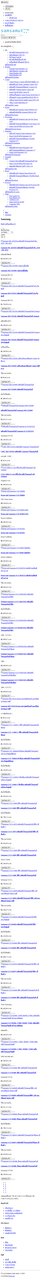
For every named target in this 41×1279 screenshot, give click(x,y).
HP (6, 50)
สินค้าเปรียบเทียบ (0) (8, 224)
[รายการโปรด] (12, 263)
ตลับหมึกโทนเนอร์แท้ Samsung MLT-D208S (17, 410)
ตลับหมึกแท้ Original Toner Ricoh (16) (22, 173)
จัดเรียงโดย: (5, 230)
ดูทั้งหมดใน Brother (12, 77)
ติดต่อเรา (8, 1228)
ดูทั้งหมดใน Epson (11, 115)
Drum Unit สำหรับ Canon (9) (19, 92)
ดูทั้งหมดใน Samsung (12, 143)
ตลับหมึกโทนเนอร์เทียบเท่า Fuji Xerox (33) (24, 124)
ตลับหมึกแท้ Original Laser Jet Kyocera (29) (24, 185)
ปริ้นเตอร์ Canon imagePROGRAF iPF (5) (23, 97)
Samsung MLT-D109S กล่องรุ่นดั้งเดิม (14, 271)
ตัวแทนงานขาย (10, 1247)
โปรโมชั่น (8, 1250)
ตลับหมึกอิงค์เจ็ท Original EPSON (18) (22, 112)
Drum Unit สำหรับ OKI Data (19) (20, 163)
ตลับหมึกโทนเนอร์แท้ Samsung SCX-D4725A (17, 431)
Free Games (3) (14, 196)
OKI (6, 159)
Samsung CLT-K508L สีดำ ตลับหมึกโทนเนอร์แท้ (18, 1073)
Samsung (8, 131)
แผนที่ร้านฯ (9, 1218)
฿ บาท (8, 9)
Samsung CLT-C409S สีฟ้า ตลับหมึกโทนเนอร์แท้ (18, 855)
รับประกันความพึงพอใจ (13, 1213)
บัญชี (7, 1259)
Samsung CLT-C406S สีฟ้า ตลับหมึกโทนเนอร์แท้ (18, 808)
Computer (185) (14, 204)
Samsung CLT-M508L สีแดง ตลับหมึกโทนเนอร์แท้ (19, 1166)
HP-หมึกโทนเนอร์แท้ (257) (18, 52)
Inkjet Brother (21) (15, 75)
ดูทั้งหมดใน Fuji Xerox (13, 129)
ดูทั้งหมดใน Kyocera (12, 192)
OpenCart (11, 1276)
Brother (7, 67)
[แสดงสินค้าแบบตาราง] (4, 228)
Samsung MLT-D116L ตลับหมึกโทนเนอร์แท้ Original (20, 316)
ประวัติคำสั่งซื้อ (10, 1262)
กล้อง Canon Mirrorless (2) (18, 102)
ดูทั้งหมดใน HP (10, 65)
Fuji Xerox (8, 117)
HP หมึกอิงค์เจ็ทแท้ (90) (17, 59)
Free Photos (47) (14, 198)
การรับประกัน (10, 1216)
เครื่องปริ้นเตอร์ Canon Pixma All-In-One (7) (24, 95)
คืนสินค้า (8, 1230)
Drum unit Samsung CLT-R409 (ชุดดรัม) (15, 553)
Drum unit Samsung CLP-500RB (13, 495)
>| (5, 1192)
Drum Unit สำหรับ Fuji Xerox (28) (21, 126)
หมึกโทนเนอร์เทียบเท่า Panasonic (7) (22, 150)
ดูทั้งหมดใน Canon (11, 105)
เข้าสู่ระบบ (13, 18)
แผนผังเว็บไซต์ (10, 1233)
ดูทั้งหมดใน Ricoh (11, 180)
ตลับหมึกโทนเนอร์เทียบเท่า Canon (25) (23, 87)
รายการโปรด (10, 1265)
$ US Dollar (9, 6)
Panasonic (8, 145)
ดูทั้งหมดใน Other (11, 206)
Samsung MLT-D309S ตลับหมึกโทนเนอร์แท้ (17, 389)
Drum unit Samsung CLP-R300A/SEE (14, 514)
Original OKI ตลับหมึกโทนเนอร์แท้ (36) (23, 161)
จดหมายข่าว (9, 1267)
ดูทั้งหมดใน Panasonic (13, 155)
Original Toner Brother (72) (18, 69)
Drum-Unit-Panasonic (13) (18, 152)
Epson (7, 107)
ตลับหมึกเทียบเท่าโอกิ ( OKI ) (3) (21, 166)
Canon (7, 79)
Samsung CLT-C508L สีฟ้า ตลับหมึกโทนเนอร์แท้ (18, 875)
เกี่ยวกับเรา (9, 1208)
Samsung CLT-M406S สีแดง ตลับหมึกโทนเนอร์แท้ (19, 1119)
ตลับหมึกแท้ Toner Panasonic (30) (21, 147)
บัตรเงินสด (9, 1245)
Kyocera (8, 182)
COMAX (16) (14, 200)
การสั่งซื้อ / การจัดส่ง (12, 1210)
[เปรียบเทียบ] (14, 263)
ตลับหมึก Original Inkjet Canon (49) (21, 90)
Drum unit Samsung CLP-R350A (13, 533)
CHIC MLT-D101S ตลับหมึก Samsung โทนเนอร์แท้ (19, 451)
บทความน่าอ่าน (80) (16, 202)
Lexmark (8, 157)
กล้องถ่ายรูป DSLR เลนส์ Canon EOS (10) (24, 100)
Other (7, 194)
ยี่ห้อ (6, 212)
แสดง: (3, 235)
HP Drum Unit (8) (15, 57)
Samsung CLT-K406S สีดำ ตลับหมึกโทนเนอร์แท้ (18, 948)
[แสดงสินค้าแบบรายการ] (2, 228)
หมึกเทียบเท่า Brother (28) (18, 71)
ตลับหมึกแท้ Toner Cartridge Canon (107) (23, 84)
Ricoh (7, 171)
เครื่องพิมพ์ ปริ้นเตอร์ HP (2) (19, 62)
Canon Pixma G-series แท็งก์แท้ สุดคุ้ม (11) (24, 82)
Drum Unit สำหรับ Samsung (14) (20, 136)
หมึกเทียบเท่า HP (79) (17, 55)
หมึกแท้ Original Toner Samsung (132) (22, 133)
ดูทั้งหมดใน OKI (11, 169)
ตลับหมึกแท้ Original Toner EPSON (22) (23, 110)
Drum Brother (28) (15, 73)
